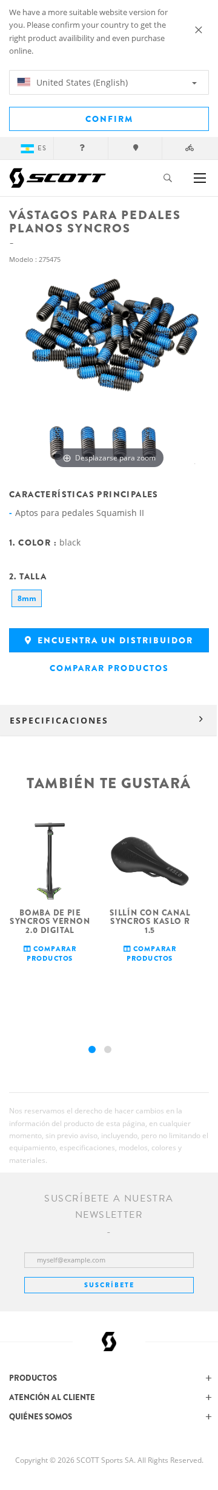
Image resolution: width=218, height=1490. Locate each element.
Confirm (109, 119)
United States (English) (81, 82)
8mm (27, 598)
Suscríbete (109, 1285)
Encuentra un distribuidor (114, 640)
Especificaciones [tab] (59, 720)
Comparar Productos (109, 668)
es (42, 148)
